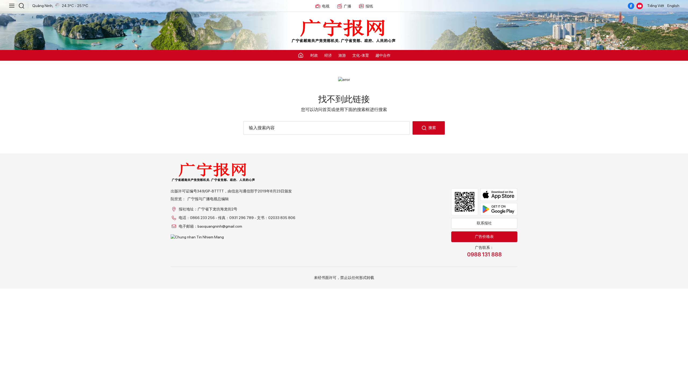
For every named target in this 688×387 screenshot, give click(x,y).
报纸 (369, 6)
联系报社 (484, 223)
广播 (347, 6)
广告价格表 (484, 236)
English (673, 5)
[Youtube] (639, 6)
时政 (314, 55)
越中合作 (382, 55)
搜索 (432, 128)
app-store (498, 194)
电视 (325, 6)
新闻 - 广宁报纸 (344, 31)
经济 (328, 55)
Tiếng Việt (655, 5)
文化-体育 (360, 55)
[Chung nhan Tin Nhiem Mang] (233, 237)
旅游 (342, 55)
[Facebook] (631, 6)
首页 (326, 109)
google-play (498, 209)
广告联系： (484, 251)
